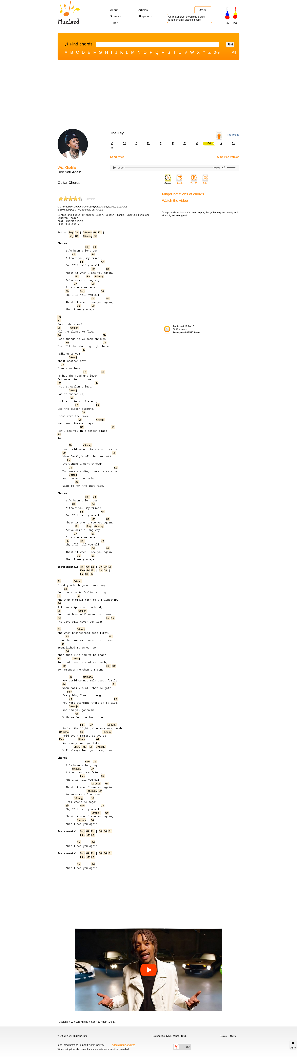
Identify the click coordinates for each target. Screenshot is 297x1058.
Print (205, 183)
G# (76, 232)
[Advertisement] (148, 95)
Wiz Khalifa (67, 167)
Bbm (81, 739)
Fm (71, 232)
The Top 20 (233, 134)
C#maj (74, 328)
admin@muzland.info (123, 1045)
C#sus (87, 232)
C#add (64, 732)
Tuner (114, 22)
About (114, 10)
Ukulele (179, 183)
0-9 (217, 52)
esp (235, 22)
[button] (148, 970)
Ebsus (111, 724)
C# (124, 143)
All (234, 52)
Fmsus (92, 791)
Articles (143, 10)
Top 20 (194, 183)
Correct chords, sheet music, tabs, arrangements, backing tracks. (186, 18)
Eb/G (77, 746)
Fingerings (145, 16)
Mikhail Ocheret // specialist (88, 206)
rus (227, 22)
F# (184, 143)
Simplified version (228, 156)
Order (202, 10)
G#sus (99, 276)
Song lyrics (117, 156)
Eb (148, 143)
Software (115, 16)
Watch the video (175, 201)
